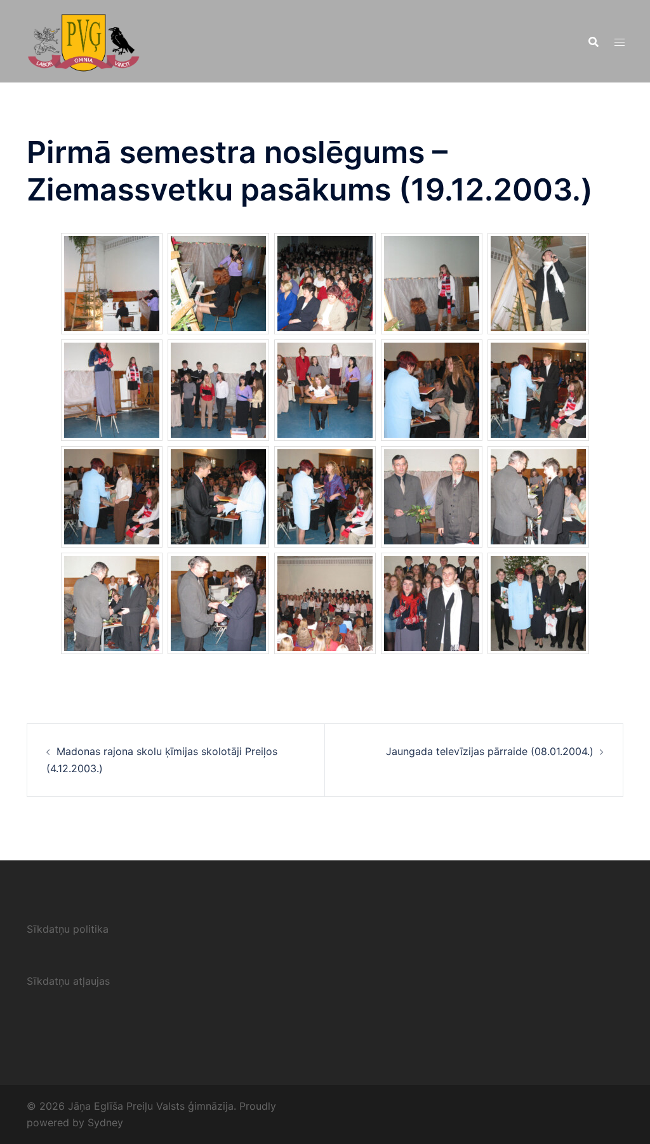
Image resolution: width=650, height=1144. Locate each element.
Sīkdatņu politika (68, 929)
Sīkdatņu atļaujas (68, 981)
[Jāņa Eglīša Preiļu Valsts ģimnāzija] (83, 40)
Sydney (105, 1122)
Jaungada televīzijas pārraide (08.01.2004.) (490, 751)
